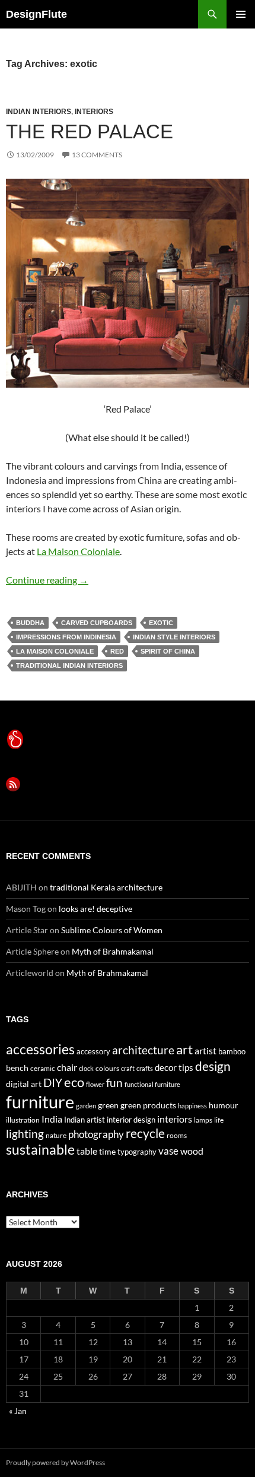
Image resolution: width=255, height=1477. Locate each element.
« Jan (18, 1411)
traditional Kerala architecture (106, 887)
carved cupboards (96, 622)
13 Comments (97, 154)
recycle (145, 1133)
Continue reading (47, 579)
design (213, 1065)
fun (114, 1082)
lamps (203, 1119)
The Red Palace (89, 131)
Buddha (30, 622)
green (108, 1105)
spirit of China (168, 651)
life (219, 1119)
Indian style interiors (174, 637)
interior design (131, 1119)
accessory (93, 1051)
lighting (25, 1133)
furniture (40, 1101)
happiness (192, 1106)
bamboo (232, 1051)
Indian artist (84, 1119)
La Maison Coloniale (78, 551)
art (184, 1049)
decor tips (174, 1067)
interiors (94, 111)
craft (128, 1068)
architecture (143, 1050)
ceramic (42, 1068)
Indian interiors (38, 111)
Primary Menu (241, 14)
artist (205, 1050)
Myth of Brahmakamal (113, 951)
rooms (177, 1135)
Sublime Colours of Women (111, 930)
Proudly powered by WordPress (55, 1462)
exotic (161, 622)
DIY (52, 1082)
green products (148, 1105)
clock (86, 1068)
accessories (40, 1049)
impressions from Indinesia (66, 637)
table (86, 1150)
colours (107, 1068)
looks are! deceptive (95, 909)
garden (86, 1106)
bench (17, 1068)
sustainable (40, 1149)
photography (96, 1134)
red (117, 651)
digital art (24, 1084)
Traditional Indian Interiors (69, 665)
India (52, 1118)
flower (95, 1084)
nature (56, 1135)
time (107, 1151)
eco (74, 1082)
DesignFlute (36, 14)
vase (168, 1151)
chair (67, 1067)
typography (137, 1151)
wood (191, 1150)
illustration (23, 1119)
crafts (144, 1068)
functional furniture (152, 1084)
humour (223, 1105)
